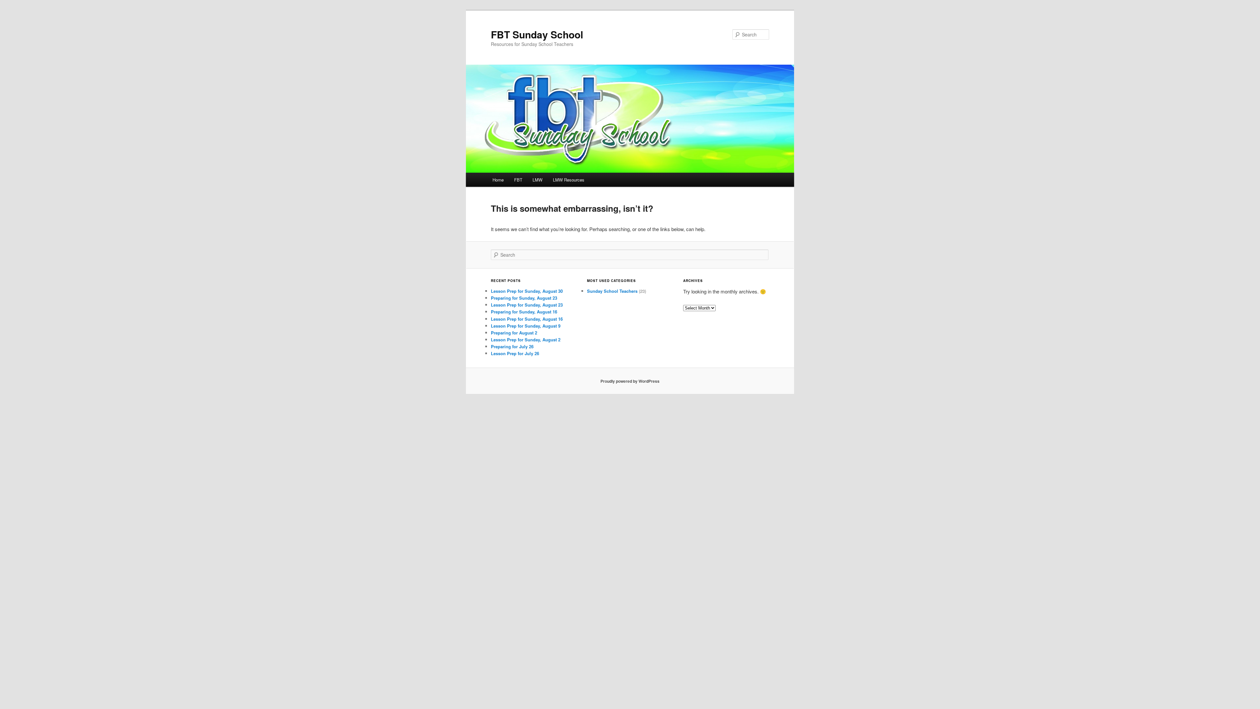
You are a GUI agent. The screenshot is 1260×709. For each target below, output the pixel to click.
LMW (537, 180)
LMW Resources (568, 180)
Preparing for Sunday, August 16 (524, 312)
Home (498, 180)
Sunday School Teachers (612, 291)
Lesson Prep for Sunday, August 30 (527, 291)
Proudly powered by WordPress (630, 381)
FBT (518, 180)
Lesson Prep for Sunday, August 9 (525, 326)
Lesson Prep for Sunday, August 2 (525, 339)
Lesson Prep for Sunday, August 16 (527, 319)
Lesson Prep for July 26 (515, 353)
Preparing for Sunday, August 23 (524, 298)
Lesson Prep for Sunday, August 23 (527, 305)
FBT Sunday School (537, 34)
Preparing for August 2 (514, 333)
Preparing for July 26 (512, 346)
